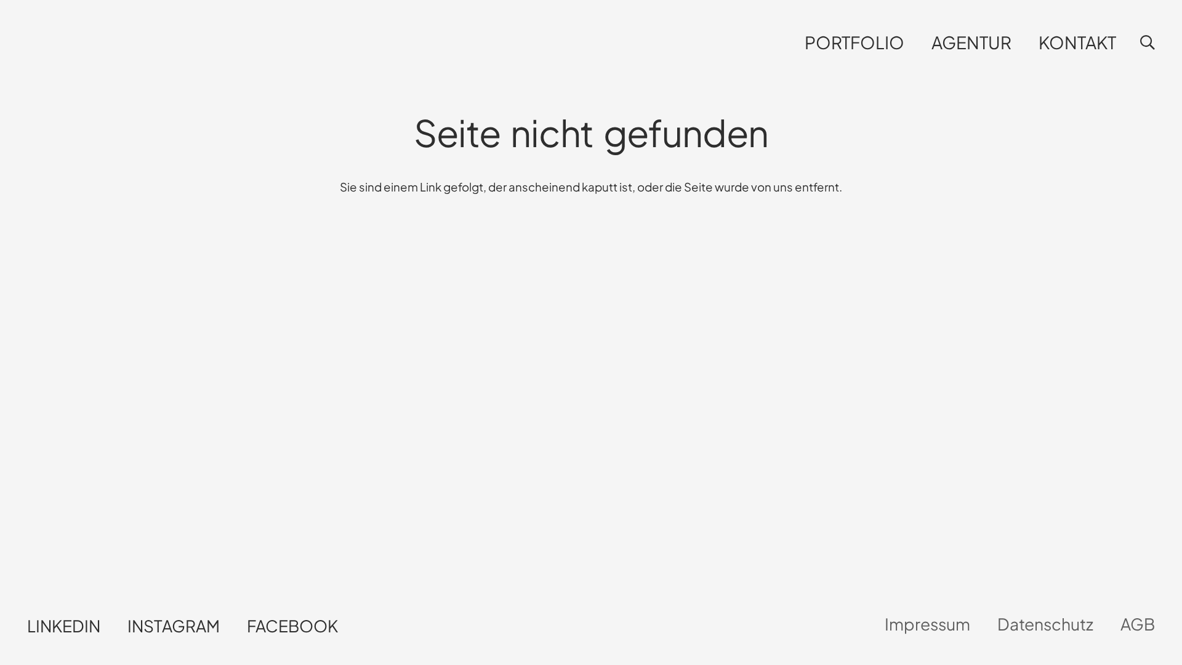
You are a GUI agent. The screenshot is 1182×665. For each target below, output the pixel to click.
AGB (1137, 624)
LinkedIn (63, 626)
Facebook (292, 626)
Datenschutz (1045, 624)
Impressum (927, 624)
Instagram (173, 626)
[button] (914, 43)
